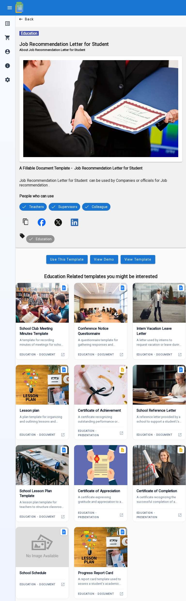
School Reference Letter (156, 410)
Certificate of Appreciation (99, 491)
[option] (33, 207)
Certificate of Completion (157, 491)
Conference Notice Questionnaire (93, 331)
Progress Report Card (95, 573)
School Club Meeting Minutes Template (36, 331)
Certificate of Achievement (99, 410)
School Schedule (33, 573)
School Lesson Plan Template (36, 493)
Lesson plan (29, 410)
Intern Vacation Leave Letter (154, 331)
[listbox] (100, 206)
